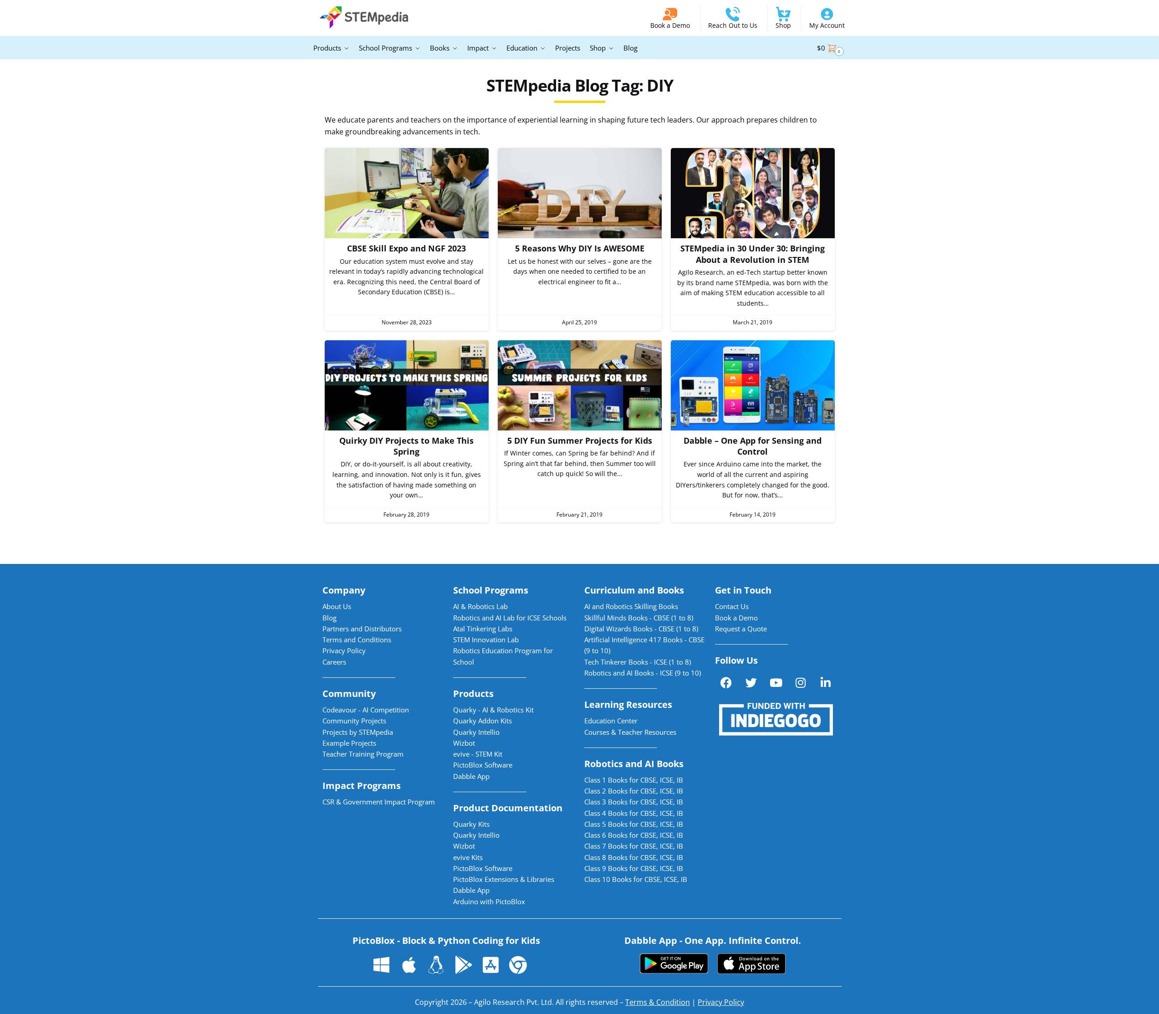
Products (473, 693)
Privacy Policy (721, 1002)
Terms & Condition (657, 1002)
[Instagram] (800, 682)
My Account (827, 25)
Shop (783, 25)
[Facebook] (726, 682)
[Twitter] (751, 682)
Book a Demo (670, 25)
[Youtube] (776, 682)
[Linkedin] (825, 682)
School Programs (490, 590)
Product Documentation (507, 808)
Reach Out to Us (732, 25)
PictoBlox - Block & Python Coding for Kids (446, 940)
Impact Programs (361, 785)
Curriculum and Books (634, 590)
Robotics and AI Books (634, 764)
